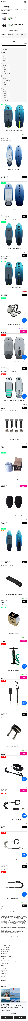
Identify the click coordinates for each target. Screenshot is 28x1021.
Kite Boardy (3, 967)
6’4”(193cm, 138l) (4, 410)
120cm (5, 60)
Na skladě (6, 49)
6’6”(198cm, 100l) (12, 565)
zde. (9, 1010)
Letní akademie (4, 975)
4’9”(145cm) (6, 84)
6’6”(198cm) (6, 95)
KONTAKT (2, 958)
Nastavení (13, 1013)
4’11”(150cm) (6, 80)
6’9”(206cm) (6, 97)
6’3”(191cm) (6, 93)
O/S (4, 77)
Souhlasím (20, 1018)
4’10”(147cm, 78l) (4, 371)
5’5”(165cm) (6, 67)
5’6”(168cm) (6, 69)
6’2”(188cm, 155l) (12, 371)
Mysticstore (5, 953)
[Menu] (25, 1)
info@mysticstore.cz (7, 945)
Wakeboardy (3, 968)
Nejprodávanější (22, 34)
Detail (24, 137)
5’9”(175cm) (6, 82)
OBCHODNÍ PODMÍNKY (5, 960)
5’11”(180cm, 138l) (4, 219)
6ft (4, 88)
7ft (4, 90)
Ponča (2, 972)
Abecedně (3, 37)
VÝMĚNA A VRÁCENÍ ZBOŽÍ (5, 963)
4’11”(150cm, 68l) (13, 219)
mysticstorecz (5, 951)
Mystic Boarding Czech (7, 949)
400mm (5, 58)
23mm (2, 450)
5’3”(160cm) (6, 78)
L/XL (4, 56)
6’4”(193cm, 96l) (4, 180)
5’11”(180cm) (6, 73)
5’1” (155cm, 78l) (4, 140)
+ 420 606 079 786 (6, 947)
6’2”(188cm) (6, 91)
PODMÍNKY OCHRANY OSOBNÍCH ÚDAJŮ (8, 962)
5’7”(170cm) (6, 71)
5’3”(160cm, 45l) (4, 258)
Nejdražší (16, 34)
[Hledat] (18, 1)
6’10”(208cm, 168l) (12, 410)
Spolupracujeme (4, 973)
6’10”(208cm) (6, 86)
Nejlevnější (10, 34)
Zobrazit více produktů (13, 30)
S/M (4, 54)
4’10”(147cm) (6, 62)
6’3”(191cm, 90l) (4, 565)
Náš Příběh (3, 977)
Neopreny (2, 965)
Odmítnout (7, 1018)
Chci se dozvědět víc (14, 936)
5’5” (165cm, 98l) (12, 140)
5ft (4, 64)
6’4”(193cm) (6, 75)
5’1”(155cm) (6, 65)
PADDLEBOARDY (4, 970)
